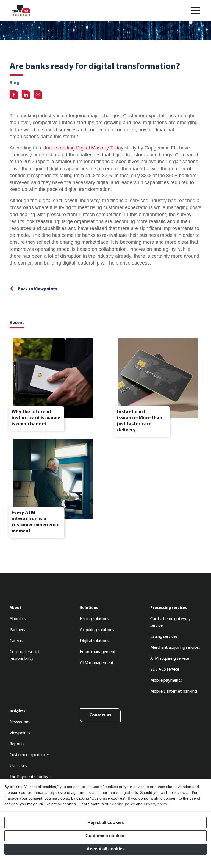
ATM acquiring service (169, 658)
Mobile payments (166, 680)
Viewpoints (20, 733)
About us (18, 619)
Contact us (100, 715)
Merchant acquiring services (175, 647)
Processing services (168, 608)
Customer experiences (29, 755)
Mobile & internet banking (173, 691)
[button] (195, 10)
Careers (16, 641)
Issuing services (163, 636)
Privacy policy (155, 804)
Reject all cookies (105, 822)
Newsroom (20, 722)
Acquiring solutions (97, 630)
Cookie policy (123, 804)
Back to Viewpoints (37, 289)
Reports (17, 744)
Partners (17, 630)
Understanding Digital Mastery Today (83, 148)
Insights (17, 711)
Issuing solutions (94, 619)
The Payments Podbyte (31, 777)
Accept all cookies (106, 849)
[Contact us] (38, 94)
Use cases (18, 766)
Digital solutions (94, 641)
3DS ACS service (164, 669)
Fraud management (98, 652)
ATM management (97, 663)
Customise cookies (105, 835)
